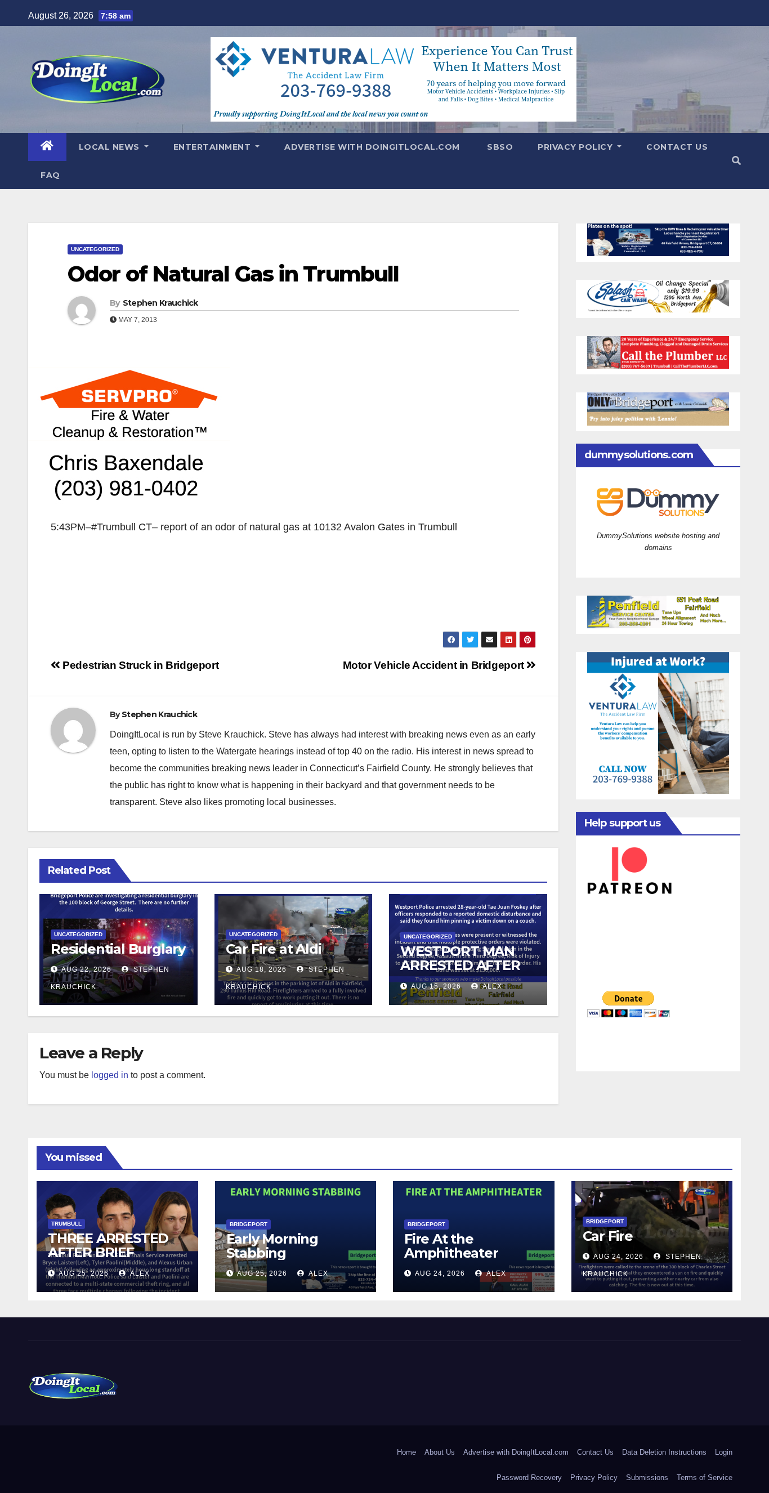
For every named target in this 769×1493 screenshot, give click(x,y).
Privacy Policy (576, 147)
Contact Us (677, 147)
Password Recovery (529, 1477)
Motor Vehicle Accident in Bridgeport (435, 665)
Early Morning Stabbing (272, 1246)
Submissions (647, 1477)
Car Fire (608, 1236)
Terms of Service (704, 1477)
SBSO (499, 147)
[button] (736, 161)
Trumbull (66, 1224)
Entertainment (213, 147)
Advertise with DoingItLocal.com (372, 147)
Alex (491, 986)
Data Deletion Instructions (664, 1452)
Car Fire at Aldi (273, 949)
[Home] (47, 147)
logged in (109, 1075)
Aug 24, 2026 (440, 1273)
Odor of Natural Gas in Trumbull (233, 274)
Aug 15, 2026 (436, 986)
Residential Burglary (118, 949)
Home (406, 1452)
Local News (110, 147)
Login (723, 1452)
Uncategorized (95, 249)
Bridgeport (248, 1224)
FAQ (50, 175)
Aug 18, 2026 (261, 969)
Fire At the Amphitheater (451, 1246)
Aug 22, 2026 (86, 969)
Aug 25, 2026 (84, 1273)
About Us (439, 1452)
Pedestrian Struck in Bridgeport (139, 665)
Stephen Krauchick (160, 303)
